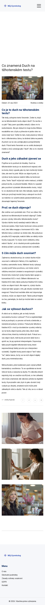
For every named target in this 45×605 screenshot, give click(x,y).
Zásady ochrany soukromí (12, 578)
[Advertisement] (22, 39)
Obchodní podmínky (10, 575)
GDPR (4, 582)
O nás (4, 571)
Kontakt (5, 585)
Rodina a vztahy (37, 103)
